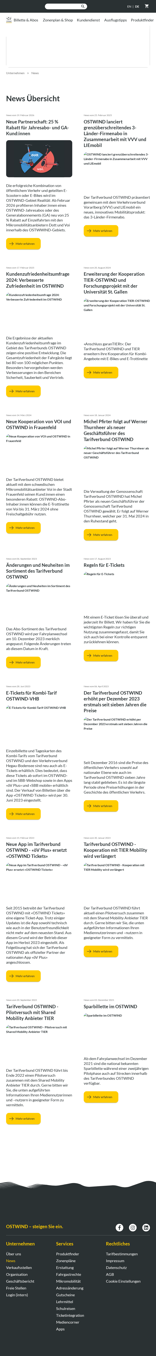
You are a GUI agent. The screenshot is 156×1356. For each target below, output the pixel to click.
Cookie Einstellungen (123, 1281)
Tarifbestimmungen (122, 1254)
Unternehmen (15, 73)
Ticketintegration (70, 1315)
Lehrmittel (64, 1301)
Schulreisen (65, 1308)
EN (129, 6)
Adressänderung (69, 1288)
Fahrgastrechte (68, 1274)
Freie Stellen (16, 1288)
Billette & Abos (26, 20)
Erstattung (65, 1267)
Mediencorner (67, 1322)
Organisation (17, 1274)
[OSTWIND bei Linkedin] (146, 1226)
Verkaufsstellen (19, 1267)
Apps (60, 1329)
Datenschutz (116, 1267)
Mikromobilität (68, 1281)
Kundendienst (88, 20)
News (35, 73)
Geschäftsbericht (20, 1281)
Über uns (13, 1254)
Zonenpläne (66, 1260)
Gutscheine (65, 1294)
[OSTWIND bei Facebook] (119, 1226)
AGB (110, 1274)
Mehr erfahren (25, 243)
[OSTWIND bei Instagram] (133, 1226)
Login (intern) (17, 1294)
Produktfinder (67, 1254)
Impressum (115, 1260)
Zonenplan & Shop (58, 20)
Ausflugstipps (115, 20)
